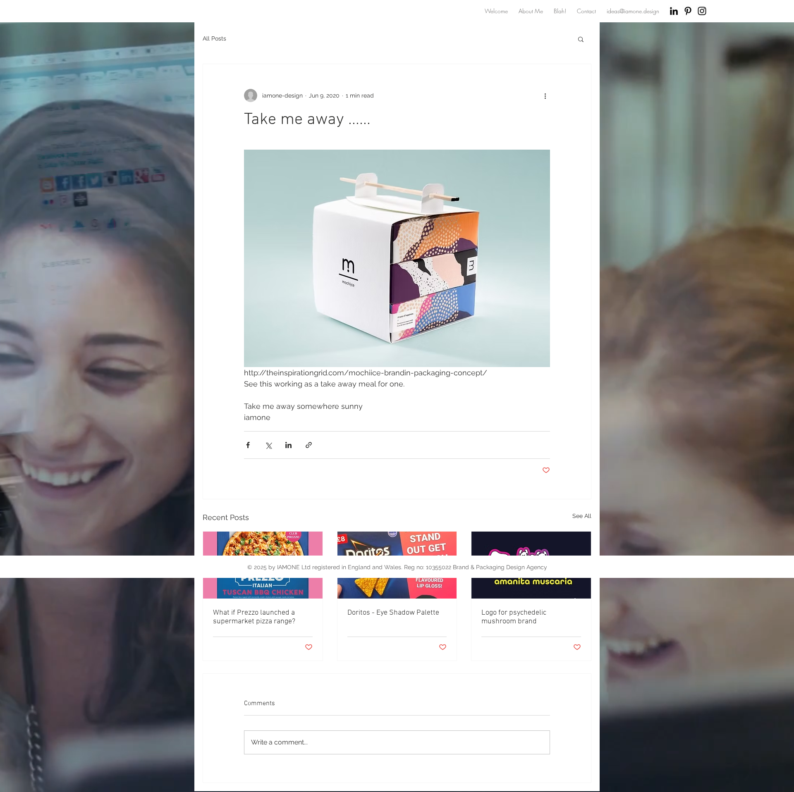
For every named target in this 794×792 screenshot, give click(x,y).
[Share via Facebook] (248, 445)
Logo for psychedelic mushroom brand (513, 617)
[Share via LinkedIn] (288, 445)
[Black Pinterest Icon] (688, 11)
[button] (581, 39)
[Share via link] (309, 445)
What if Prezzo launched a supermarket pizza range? (254, 617)
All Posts (214, 38)
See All (581, 516)
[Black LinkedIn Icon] (673, 11)
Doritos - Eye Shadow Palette (393, 612)
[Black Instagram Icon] (702, 11)
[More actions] (545, 95)
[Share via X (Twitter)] (268, 445)
